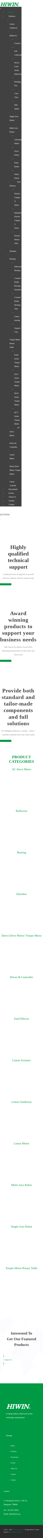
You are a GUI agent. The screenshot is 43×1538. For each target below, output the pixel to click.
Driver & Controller (21, 977)
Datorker (21, 894)
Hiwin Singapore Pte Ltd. (18, 1529)
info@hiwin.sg (14, 1514)
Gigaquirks (11, 1532)
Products (12, 16)
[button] (5, 584)
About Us (12, 497)
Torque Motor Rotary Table (21, 1268)
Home (11, 12)
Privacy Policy (18, 1532)
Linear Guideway (21, 1101)
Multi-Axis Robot (21, 1185)
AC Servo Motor (21, 769)
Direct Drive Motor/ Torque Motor (22, 935)
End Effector (21, 1018)
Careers (11, 501)
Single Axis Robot (21, 1226)
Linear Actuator (21, 1060)
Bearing (21, 852)
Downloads (13, 489)
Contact (11, 504)
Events (11, 493)
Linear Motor (21, 1143)
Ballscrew (21, 810)
